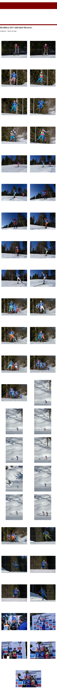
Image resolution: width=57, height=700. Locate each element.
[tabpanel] (28, 33)
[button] (14, 49)
